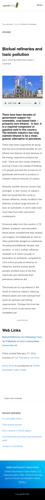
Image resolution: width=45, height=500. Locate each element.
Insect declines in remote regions (16, 430)
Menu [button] (39, 5)
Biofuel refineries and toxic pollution (22, 51)
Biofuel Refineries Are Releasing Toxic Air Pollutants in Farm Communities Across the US (22, 341)
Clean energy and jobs (12, 424)
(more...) (22, 481)
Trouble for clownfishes (12, 446)
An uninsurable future (12, 418)
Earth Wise (10, 5)
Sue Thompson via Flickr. (27, 357)
